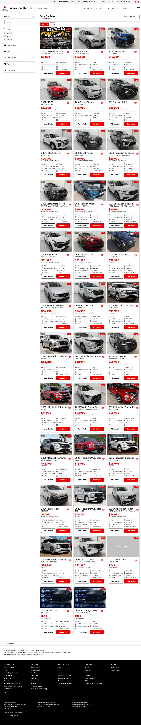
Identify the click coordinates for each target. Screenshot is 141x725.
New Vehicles (87, 8)
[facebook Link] (135, 2)
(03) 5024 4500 (13, 706)
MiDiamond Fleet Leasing (39, 689)
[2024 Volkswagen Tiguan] (123, 495)
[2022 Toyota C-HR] (90, 241)
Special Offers (35, 667)
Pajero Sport (8, 678)
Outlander (7, 681)
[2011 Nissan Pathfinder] (56, 38)
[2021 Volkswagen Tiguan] (123, 190)
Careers (87, 673)
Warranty (61, 681)
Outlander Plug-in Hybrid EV (13, 683)
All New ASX (8, 689)
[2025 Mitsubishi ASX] (123, 241)
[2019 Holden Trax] (123, 38)
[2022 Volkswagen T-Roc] (90, 597)
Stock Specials (35, 670)
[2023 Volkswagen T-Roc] (56, 190)
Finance (33, 683)
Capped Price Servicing (65, 683)
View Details (48, 73)
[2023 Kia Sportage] (56, 241)
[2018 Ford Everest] (90, 139)
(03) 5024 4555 (80, 706)
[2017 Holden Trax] (56, 597)
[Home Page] (4, 8)
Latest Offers (113, 8)
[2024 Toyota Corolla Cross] (90, 394)
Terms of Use (115, 670)
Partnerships (89, 675)
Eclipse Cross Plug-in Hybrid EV (14, 686)
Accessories (61, 673)
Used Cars (34, 678)
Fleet (32, 681)
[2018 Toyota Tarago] (90, 89)
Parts (59, 670)
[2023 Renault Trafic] (90, 292)
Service (125, 8)
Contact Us (63, 73)
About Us (87, 670)
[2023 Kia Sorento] (123, 343)
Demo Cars (34, 675)
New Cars (34, 673)
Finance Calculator (37, 686)
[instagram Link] (138, 2)
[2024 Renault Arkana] (90, 190)
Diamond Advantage (64, 678)
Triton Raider (8, 675)
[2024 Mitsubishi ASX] (56, 139)
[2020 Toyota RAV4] (123, 546)
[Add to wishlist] (68, 52)
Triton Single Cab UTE (11, 673)
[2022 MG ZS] (56, 89)
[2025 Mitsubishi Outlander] (90, 343)
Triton (6, 670)
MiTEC (86, 681)
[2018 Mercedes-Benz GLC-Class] (56, 292)
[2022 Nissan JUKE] (123, 89)
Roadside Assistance (64, 675)
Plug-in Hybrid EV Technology (94, 683)
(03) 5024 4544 (46, 706)
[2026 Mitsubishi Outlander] (123, 292)
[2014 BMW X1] (90, 38)
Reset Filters (45, 24)
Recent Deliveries (90, 678)
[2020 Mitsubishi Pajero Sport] (123, 139)
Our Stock (99, 8)
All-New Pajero (9, 667)
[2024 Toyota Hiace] (56, 495)
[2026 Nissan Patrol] (90, 546)
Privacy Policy (115, 667)
